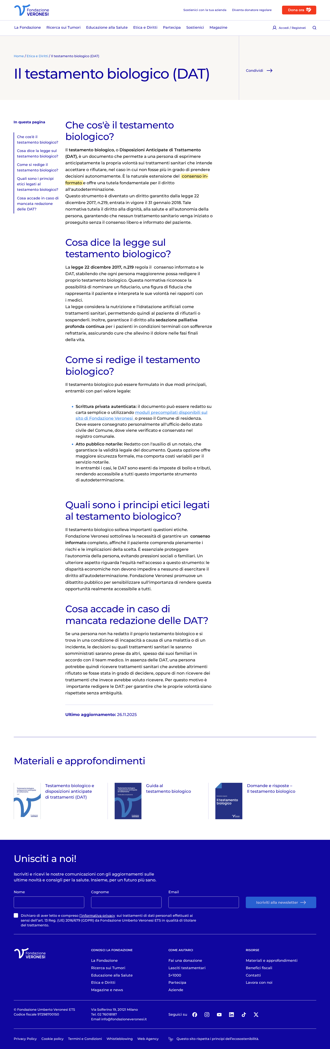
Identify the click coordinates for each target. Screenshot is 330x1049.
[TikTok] (244, 1014)
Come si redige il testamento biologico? (37, 167)
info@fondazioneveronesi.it (124, 1019)
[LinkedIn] (231, 1014)
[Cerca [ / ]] (314, 27)
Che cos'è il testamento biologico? (37, 139)
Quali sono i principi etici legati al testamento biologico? (37, 184)
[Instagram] (207, 1014)
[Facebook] (194, 1014)
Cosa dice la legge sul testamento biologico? (37, 153)
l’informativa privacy (97, 915)
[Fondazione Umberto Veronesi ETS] (31, 10)
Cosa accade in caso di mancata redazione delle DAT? (38, 203)
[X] (256, 1014)
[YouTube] (219, 1014)
